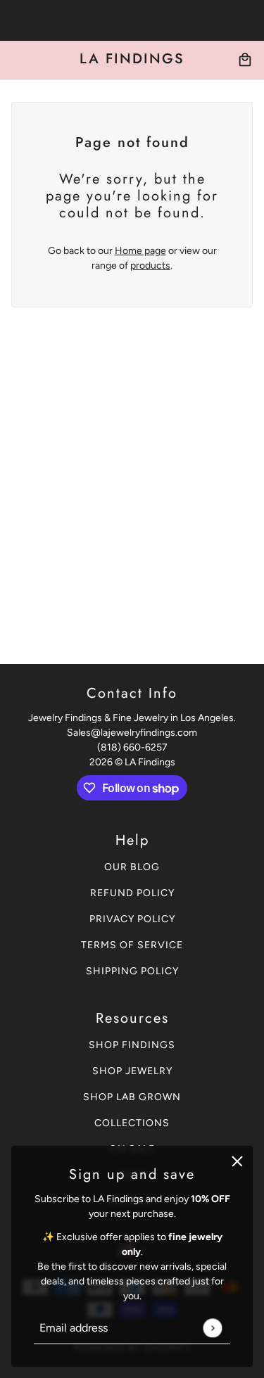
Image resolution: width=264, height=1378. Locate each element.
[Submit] (212, 1327)
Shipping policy (132, 971)
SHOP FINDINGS (132, 1045)
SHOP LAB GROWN (132, 1097)
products (150, 266)
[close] (237, 1161)
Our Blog (132, 867)
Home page (140, 251)
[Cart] (245, 60)
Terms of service (132, 945)
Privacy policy (132, 919)
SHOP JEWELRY (132, 1071)
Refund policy (132, 893)
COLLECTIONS (132, 1123)
